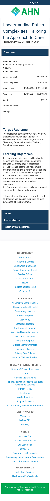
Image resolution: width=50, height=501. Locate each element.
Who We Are (25, 436)
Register (34, 3)
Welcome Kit (25, 291)
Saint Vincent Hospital (25, 328)
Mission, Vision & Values (25, 440)
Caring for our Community (25, 453)
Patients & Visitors (25, 261)
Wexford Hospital (25, 340)
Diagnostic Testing (25, 349)
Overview (9, 52)
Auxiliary (25, 424)
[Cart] (42, 4)
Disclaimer (25, 393)
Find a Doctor (25, 257)
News (25, 282)
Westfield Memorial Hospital (25, 332)
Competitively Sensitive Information (25, 405)
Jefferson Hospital (25, 324)
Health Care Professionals (25, 476)
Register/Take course (17, 226)
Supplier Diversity (25, 401)
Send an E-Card (25, 274)
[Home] (25, 10)
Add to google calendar (34, 105)
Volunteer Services (25, 472)
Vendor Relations (25, 397)
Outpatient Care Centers (25, 345)
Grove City (25, 319)
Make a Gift (25, 420)
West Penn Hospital (25, 336)
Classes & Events (25, 278)
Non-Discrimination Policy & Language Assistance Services (25, 383)
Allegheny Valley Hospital (25, 307)
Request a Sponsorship (25, 287)
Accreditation (12, 220)
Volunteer (25, 416)
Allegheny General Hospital (25, 303)
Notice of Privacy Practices (25, 369)
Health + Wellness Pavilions (25, 357)
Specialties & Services (25, 266)
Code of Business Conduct (25, 461)
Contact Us (25, 449)
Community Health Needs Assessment (25, 457)
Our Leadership (25, 444)
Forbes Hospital (25, 315)
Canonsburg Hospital (25, 311)
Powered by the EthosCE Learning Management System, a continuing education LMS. (39, 499)
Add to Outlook (45, 105)
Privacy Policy (25, 389)
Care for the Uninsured (25, 377)
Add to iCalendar (41, 105)
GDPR (25, 373)
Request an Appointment (25, 270)
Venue (7, 213)
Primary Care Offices (25, 353)
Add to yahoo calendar (37, 105)
